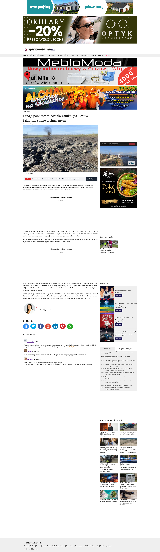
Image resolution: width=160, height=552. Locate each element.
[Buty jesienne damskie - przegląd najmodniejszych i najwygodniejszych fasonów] (128, 494)
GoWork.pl (88, 546)
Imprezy (104, 283)
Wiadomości (27, 55)
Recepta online (79, 546)
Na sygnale (51, 55)
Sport (77, 55)
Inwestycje (42, 55)
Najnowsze (107, 349)
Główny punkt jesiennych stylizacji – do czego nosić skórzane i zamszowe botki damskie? (120, 361)
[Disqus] (60, 362)
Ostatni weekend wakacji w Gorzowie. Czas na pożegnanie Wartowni (120, 377)
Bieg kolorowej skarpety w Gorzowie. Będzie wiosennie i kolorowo (108, 250)
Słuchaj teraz (92, 179)
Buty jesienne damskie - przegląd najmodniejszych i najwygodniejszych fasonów (118, 388)
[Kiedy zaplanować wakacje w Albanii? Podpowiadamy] (109, 494)
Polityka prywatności (106, 546)
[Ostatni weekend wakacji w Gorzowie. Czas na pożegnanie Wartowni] (109, 477)
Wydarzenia (70, 55)
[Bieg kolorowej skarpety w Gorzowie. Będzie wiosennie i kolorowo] (109, 244)
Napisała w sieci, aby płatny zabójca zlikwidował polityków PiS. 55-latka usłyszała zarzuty (119, 373)
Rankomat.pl (95, 546)
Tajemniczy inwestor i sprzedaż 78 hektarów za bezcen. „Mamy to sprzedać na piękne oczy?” (119, 365)
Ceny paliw (93, 55)
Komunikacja (61, 55)
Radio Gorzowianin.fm (58, 546)
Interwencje (84, 55)
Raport (108, 55)
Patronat (38, 546)
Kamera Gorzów (46, 546)
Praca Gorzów (70, 546)
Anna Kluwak (41, 308)
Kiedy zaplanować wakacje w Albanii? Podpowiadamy (118, 385)
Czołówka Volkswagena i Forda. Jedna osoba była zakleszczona (117, 357)
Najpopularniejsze (125, 349)
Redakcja (26, 546)
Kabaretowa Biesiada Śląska (123, 290)
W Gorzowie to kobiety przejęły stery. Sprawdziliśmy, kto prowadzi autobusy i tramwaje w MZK (119, 369)
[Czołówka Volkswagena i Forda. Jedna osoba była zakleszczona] (128, 427)
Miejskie (35, 55)
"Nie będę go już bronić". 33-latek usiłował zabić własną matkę (119, 352)
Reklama (101, 55)
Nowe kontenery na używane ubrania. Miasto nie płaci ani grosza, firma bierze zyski (119, 381)
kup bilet (118, 295)
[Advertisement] (60, 216)
